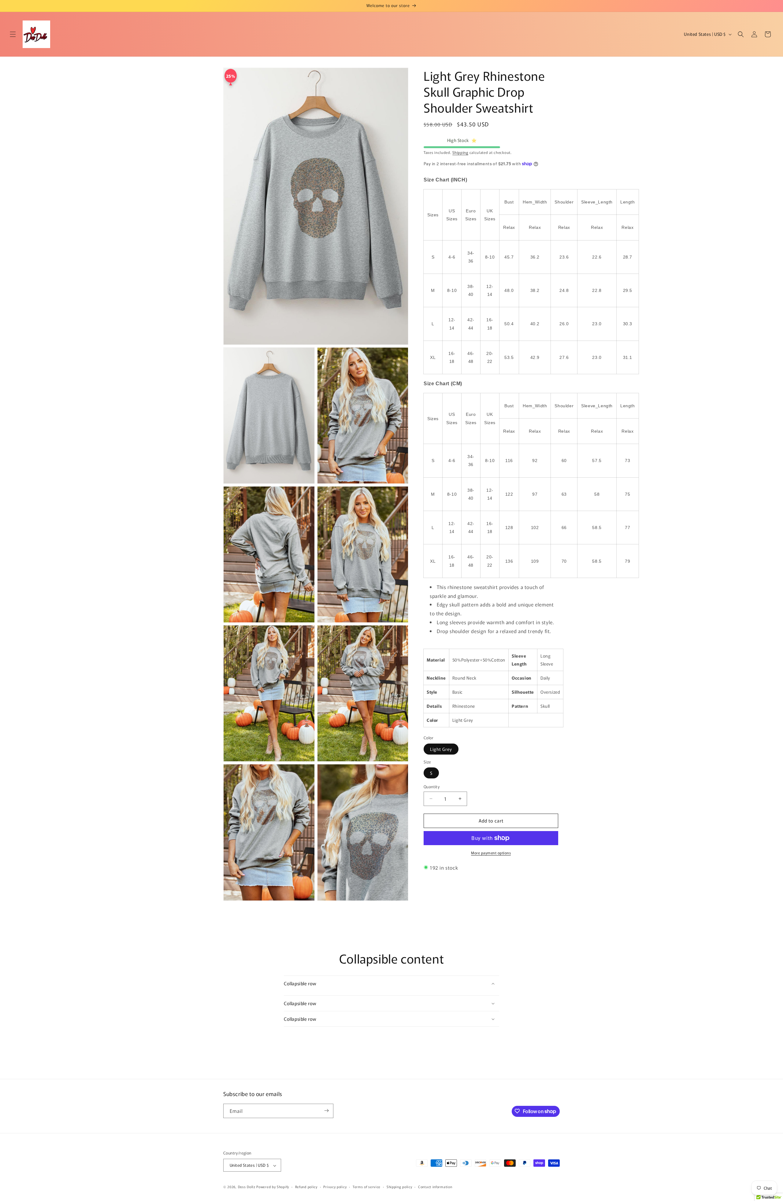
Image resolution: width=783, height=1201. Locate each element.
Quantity (432, 786)
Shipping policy (399, 1186)
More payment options (491, 852)
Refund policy (306, 1186)
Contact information (435, 1186)
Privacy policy (335, 1186)
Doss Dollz (247, 1186)
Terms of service (366, 1186)
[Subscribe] (326, 1110)
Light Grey (441, 749)
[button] (13, 34)
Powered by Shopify (272, 1186)
